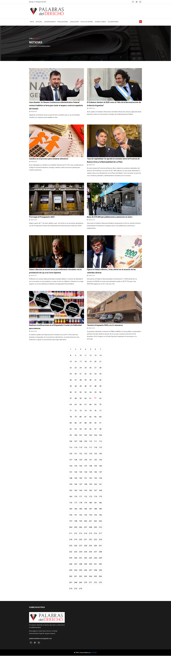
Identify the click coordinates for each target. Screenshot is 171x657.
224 (100, 539)
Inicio (32, 21)
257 (90, 570)
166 (90, 490)
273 (100, 582)
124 (90, 454)
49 (100, 386)
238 (100, 552)
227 (80, 546)
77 (100, 411)
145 (90, 472)
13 (95, 355)
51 (76, 392)
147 (100, 472)
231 (100, 546)
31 (81, 374)
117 (90, 447)
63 (100, 398)
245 (100, 558)
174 (95, 496)
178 (80, 503)
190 (70, 515)
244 (95, 558)
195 (95, 515)
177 (75, 503)
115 (80, 447)
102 (85, 435)
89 (90, 423)
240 (75, 558)
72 (76, 411)
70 (100, 404)
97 (95, 429)
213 (80, 533)
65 (76, 404)
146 (95, 472)
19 (90, 361)
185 (80, 509)
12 (90, 355)
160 (95, 484)
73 (81, 411)
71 (71, 411)
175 (100, 496)
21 (100, 361)
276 (80, 589)
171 (80, 496)
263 (85, 576)
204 (70, 527)
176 (70, 503)
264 (90, 576)
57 (71, 398)
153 (95, 478)
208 (90, 527)
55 (95, 392)
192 (80, 515)
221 (85, 539)
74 (85, 411)
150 (80, 478)
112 (100, 441)
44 (76, 386)
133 (100, 460)
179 (85, 503)
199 (80, 521)
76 (95, 411)
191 (75, 515)
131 (90, 460)
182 (100, 503)
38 (81, 380)
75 (90, 411)
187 (90, 509)
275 (75, 589)
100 (75, 435)
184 (75, 509)
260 (70, 576)
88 (85, 423)
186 (85, 509)
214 (85, 533)
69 (95, 404)
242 (85, 558)
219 (75, 539)
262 (80, 576)
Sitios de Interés (87, 21)
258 (95, 570)
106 (70, 441)
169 (70, 496)
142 (75, 472)
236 (90, 552)
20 (95, 361)
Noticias (39, 21)
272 (95, 582)
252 (100, 564)
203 (100, 521)
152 (90, 478)
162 (70, 490)
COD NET (94, 652)
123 (85, 454)
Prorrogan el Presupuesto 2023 (41, 217)
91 (100, 423)
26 (90, 368)
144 (85, 472)
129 (80, 460)
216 (95, 533)
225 (70, 546)
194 (90, 515)
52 (81, 392)
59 (81, 398)
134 (70, 466)
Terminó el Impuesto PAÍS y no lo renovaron (105, 325)
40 (90, 380)
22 (71, 368)
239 (70, 558)
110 (90, 441)
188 (95, 509)
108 (80, 441)
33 (90, 374)
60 (85, 398)
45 (81, 386)
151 (85, 478)
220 (80, 539)
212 (75, 533)
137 (85, 466)
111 (95, 441)
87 (81, 423)
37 (76, 380)
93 (76, 429)
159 (90, 484)
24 (81, 368)
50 (71, 392)
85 (71, 423)
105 (100, 435)
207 (85, 527)
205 (75, 527)
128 (75, 460)
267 (70, 582)
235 (85, 552)
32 (85, 374)
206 (80, 527)
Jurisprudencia (50, 21)
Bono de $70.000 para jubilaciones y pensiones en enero (109, 217)
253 (70, 570)
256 (85, 570)
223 (95, 539)
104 (95, 435)
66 (81, 404)
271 (90, 582)
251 (95, 564)
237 (95, 552)
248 (80, 564)
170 (75, 496)
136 (80, 466)
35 (100, 374)
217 (100, 533)
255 (80, 570)
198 (75, 521)
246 (70, 564)
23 (76, 368)
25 (85, 368)
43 (71, 386)
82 (90, 417)
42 (100, 380)
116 (85, 447)
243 (90, 558)
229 (90, 546)
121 (75, 454)
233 (75, 552)
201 (90, 521)
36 (71, 380)
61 (90, 398)
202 (95, 521)
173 (90, 496)
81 (85, 417)
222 (90, 539)
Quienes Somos (100, 21)
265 (95, 576)
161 (100, 484)
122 (80, 454)
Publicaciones (62, 21)
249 (85, 564)
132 (95, 460)
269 (80, 582)
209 (95, 527)
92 (71, 429)
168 (100, 490)
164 (80, 490)
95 (85, 429)
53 (85, 392)
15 (71, 361)
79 (76, 417)
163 (75, 490)
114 (75, 447)
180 (90, 503)
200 (85, 521)
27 (95, 368)
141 (70, 472)
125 (95, 454)
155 (70, 484)
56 (100, 392)
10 (81, 355)
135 (75, 466)
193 (85, 515)
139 (95, 466)
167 (95, 490)
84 (100, 417)
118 (95, 447)
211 (70, 533)
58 (76, 398)
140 (100, 466)
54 (90, 392)
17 (81, 361)
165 (85, 490)
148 (70, 478)
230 (95, 546)
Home (31, 38)
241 (80, 558)
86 (76, 423)
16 (76, 361)
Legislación (74, 21)
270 (85, 582)
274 (70, 589)
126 (100, 454)
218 (70, 539)
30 (76, 374)
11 (85, 355)
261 (75, 576)
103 (90, 435)
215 (90, 533)
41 (95, 380)
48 (95, 386)
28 (100, 368)
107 (75, 441)
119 (100, 447)
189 (100, 509)
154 (100, 478)
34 (95, 374)
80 (81, 417)
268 (75, 582)
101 (80, 435)
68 (90, 404)
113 (70, 447)
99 (71, 435)
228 (85, 546)
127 (70, 460)
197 (70, 521)
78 (71, 417)
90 (95, 423)
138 (90, 466)
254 (75, 570)
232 (70, 552)
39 (85, 380)
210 (100, 527)
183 (70, 509)
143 (80, 472)
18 (85, 361)
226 (75, 546)
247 (75, 564)
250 (90, 564)
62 (95, 398)
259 (100, 570)
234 (80, 552)
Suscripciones (113, 21)
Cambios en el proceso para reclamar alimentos (48, 159)
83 (95, 417)
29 (71, 374)
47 (90, 386)
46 (85, 386)
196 (100, 515)
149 (75, 478)
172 (85, 496)
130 (85, 460)
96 (90, 429)
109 (85, 441)
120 (70, 454)
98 (100, 429)
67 (85, 404)
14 (100, 355)
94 (81, 429)
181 (95, 503)
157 (80, 484)
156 (75, 484)
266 (100, 576)
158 (85, 484)
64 (71, 404)
